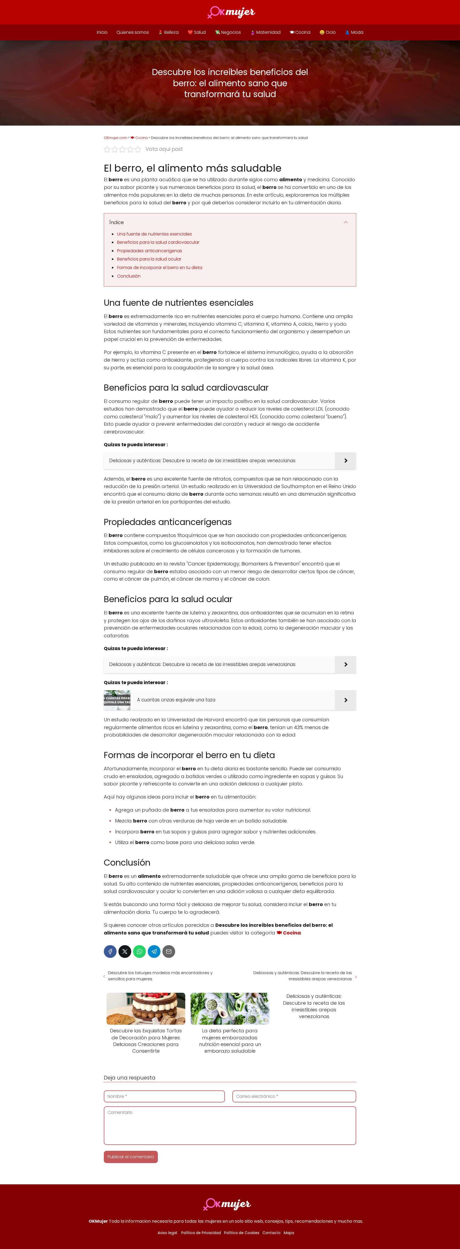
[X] (124, 951)
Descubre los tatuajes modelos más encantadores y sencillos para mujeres (160, 976)
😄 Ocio (327, 32)
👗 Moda (354, 32)
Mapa (289, 1232)
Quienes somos (133, 32)
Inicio (102, 32)
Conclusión (129, 276)
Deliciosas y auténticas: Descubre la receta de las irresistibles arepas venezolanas (302, 976)
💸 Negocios (228, 32)
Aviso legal (167, 1232)
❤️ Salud (197, 32)
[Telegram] (154, 951)
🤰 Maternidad (265, 32)
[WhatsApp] (139, 951)
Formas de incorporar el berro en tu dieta (159, 267)
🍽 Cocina (300, 32)
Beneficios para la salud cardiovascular (158, 242)
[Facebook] (110, 951)
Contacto (271, 1232)
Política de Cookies (241, 1232)
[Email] (168, 951)
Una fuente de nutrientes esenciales (154, 234)
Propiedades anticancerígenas (149, 251)
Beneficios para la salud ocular (149, 259)
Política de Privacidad (201, 1232)
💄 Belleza (168, 32)
